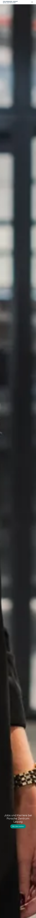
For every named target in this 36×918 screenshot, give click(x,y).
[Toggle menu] (32, 2)
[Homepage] (10, 2)
